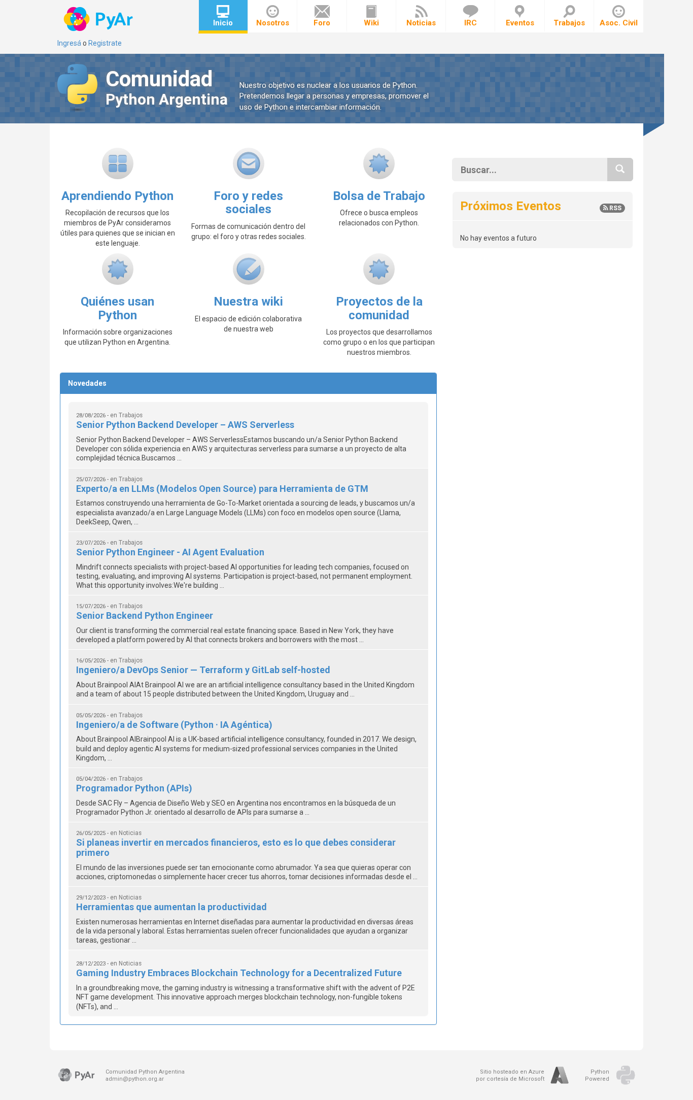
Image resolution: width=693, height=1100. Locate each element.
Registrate (105, 43)
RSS (614, 208)
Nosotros (272, 22)
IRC (470, 22)
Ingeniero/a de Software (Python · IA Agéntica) (174, 724)
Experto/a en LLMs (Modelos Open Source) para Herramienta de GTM (222, 488)
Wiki (371, 22)
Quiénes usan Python (117, 308)
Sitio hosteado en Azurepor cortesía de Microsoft (510, 1075)
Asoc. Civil (619, 22)
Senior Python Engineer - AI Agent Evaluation (170, 552)
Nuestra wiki (248, 301)
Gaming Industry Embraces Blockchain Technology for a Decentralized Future (239, 973)
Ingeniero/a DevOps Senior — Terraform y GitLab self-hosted (203, 669)
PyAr (99, 19)
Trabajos (569, 22)
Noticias (421, 22)
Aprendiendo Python (117, 196)
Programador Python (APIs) (134, 788)
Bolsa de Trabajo (379, 196)
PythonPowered (597, 1075)
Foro (322, 22)
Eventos (520, 22)
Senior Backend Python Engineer (144, 615)
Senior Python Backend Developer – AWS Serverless (185, 424)
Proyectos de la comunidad (379, 308)
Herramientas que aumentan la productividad (171, 907)
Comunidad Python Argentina (145, 1072)
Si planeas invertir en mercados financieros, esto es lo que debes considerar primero (236, 847)
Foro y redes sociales (248, 202)
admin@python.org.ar (135, 1079)
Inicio (223, 22)
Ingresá (69, 43)
